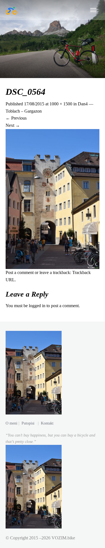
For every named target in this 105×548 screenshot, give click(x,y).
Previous (16, 118)
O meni (11, 423)
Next (13, 125)
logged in (37, 305)
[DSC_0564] (52, 198)
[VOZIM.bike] (11, 10)
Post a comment (20, 272)
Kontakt (47, 423)
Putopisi (28, 423)
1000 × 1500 (61, 103)
